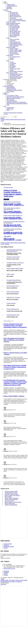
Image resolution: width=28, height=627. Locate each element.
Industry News (10, 108)
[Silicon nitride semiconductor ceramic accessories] (7, 236)
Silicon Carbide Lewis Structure (12, 495)
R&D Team (9, 8)
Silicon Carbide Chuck (15, 31)
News (5, 106)
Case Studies (10, 84)
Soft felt (11, 59)
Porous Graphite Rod (12, 287)
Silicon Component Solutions (13, 98)
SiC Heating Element (15, 32)
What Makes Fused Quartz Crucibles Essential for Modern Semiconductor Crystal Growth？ (15, 367)
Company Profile (11, 4)
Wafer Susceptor (11, 305)
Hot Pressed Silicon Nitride (11, 491)
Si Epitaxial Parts (14, 12)
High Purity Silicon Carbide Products (15, 96)
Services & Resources (9, 86)
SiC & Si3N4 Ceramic (15, 75)
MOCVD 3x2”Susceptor (12, 299)
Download (9, 7)
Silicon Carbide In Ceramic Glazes (13, 502)
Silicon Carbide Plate (14, 35)
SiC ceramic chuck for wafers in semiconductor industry (13, 212)
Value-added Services (12, 100)
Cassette (11, 70)
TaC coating (12, 580)
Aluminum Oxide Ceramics (16, 76)
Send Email (3, 584)
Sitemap (2, 579)
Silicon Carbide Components (11, 498)
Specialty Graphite (11, 47)
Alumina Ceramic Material (11, 504)
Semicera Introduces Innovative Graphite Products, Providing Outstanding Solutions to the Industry (15, 325)
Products (6, 9)
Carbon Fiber (10, 55)
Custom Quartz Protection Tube (14, 311)
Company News (10, 107)
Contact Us (6, 92)
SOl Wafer (12, 67)
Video (8, 104)
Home (5, 1)
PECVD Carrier (10, 99)
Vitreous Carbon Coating (15, 51)
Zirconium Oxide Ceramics (16, 74)
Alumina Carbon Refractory (11, 499)
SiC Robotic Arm (14, 30)
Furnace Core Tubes (14, 39)
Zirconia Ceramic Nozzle (13, 258)
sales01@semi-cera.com (10, 568)
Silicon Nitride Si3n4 (10, 503)
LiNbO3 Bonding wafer (12, 316)
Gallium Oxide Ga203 (15, 68)
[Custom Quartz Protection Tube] (13, 309)
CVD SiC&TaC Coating (12, 95)
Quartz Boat (12, 40)
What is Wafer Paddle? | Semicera (14, 396)
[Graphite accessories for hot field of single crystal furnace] (14, 230)
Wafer (8, 60)
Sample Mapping (11, 87)
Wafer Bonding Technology (16, 71)
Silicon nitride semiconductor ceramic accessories (13, 240)
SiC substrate (18, 581)
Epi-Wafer (12, 64)
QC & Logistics (10, 91)
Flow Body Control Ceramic (11, 494)
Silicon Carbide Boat (14, 26)
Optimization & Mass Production (14, 90)
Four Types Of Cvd (9, 500)
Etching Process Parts (15, 15)
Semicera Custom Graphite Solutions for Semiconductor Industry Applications (13, 193)
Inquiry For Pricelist (5, 558)
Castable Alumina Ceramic (11, 492)
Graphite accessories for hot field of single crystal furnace (13, 233)
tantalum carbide (4, 580)
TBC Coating (10, 276)
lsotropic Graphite (14, 48)
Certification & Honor (12, 5)
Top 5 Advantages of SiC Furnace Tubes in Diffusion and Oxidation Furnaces (14, 339)
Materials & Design (11, 88)
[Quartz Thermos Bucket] (13, 291)
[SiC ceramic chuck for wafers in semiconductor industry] (14, 209)
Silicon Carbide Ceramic (12, 24)
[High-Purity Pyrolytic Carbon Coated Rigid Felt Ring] (15, 251)
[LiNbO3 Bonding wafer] (13, 314)
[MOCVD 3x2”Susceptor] (13, 297)
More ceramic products (12, 72)
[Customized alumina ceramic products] (15, 262)
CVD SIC (9, 11)
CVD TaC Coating (11, 22)
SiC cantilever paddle (15, 27)
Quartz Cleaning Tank (15, 42)
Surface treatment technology (13, 23)
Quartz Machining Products (16, 44)
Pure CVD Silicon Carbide (16, 19)
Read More (6, 199)
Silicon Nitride (8, 496)
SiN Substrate (13, 66)
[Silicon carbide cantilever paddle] (15, 268)
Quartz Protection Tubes (15, 43)
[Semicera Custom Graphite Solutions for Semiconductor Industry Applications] (8, 187)
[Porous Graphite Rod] (13, 285)
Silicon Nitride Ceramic (15, 78)
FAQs (8, 110)
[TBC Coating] (10, 274)
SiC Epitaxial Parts (14, 13)
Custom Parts (13, 18)
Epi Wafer (12, 581)
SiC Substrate (13, 63)
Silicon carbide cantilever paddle (14, 270)
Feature (5, 94)
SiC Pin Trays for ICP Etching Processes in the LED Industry (13, 226)
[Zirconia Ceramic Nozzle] (13, 257)
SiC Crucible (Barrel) (15, 34)
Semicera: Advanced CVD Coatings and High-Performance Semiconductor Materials (17, 103)
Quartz (8, 38)
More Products (13, 36)
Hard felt (12, 58)
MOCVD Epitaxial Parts (15, 16)
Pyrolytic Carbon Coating (16, 50)
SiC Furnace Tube (14, 28)
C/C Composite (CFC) (15, 56)
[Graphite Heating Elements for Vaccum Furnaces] (14, 280)
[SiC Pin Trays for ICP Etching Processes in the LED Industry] (14, 222)
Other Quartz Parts (14, 46)
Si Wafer (12, 62)
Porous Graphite (13, 52)
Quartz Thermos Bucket (12, 293)
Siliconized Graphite (14, 54)
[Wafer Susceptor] (11, 303)
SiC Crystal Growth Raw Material (18, 20)
